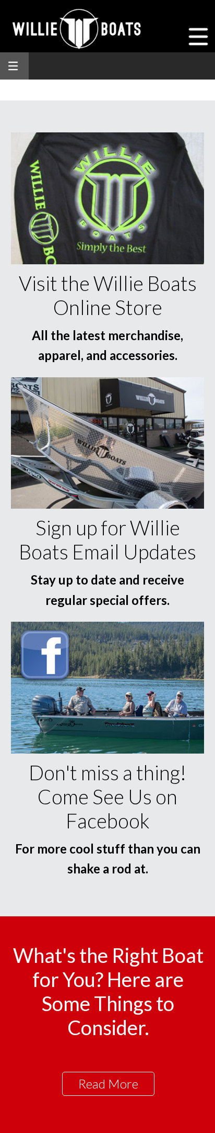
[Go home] (78, 28)
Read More (108, 1083)
